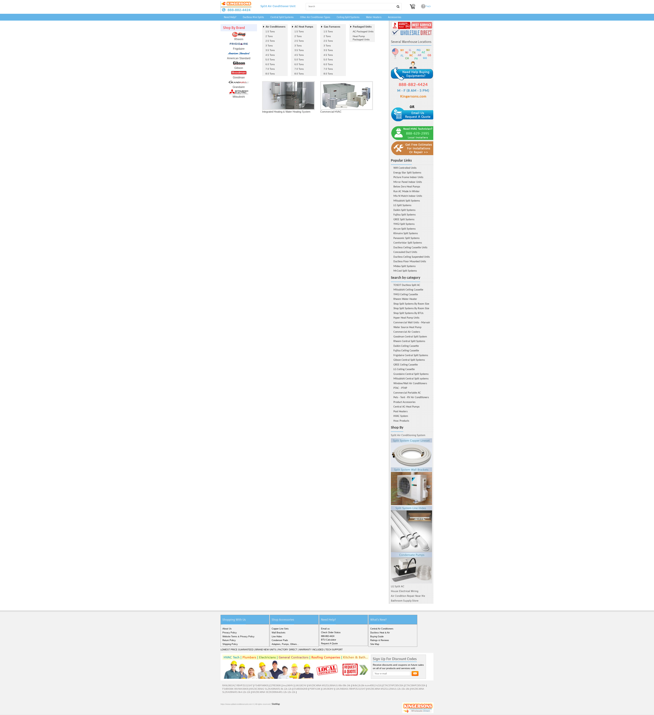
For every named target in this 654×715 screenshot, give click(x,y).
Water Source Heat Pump (407, 327)
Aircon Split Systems (404, 229)
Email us (325, 628)
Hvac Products (401, 421)
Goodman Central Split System (410, 336)
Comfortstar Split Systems (407, 243)
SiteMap (276, 704)
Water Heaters (374, 17)
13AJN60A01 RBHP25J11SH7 (350, 689)
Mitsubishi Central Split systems (411, 378)
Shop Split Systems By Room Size (411, 304)
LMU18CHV (301, 685)
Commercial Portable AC (407, 393)
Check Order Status (331, 632)
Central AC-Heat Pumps (406, 406)
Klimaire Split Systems (405, 233)
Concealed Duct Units (405, 252)
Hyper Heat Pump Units (406, 318)
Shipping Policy (230, 644)
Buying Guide (377, 636)
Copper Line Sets (280, 628)
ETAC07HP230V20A (393, 685)
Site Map (374, 644)
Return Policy (229, 640)
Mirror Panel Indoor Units (407, 182)
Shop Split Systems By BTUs (408, 313)
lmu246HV (288, 685)
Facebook (224, 711)
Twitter (229, 711)
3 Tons (269, 45)
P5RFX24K (315, 689)
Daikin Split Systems (404, 210)
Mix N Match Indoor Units (407, 196)
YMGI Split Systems (404, 224)
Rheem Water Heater (405, 299)
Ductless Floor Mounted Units (409, 261)
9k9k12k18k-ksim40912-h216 (366, 685)
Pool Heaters (400, 411)
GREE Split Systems (403, 219)
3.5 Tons (270, 50)
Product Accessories (404, 402)
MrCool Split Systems (405, 271)
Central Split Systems (282, 17)
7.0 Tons (270, 69)
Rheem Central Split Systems (409, 341)
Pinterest (240, 711)
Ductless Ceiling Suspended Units (411, 257)
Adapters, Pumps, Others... (285, 644)
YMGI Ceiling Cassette (405, 294)
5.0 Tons (270, 59)
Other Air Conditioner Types (315, 17)
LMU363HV (328, 689)
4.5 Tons (270, 55)
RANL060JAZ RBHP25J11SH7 (237, 685)
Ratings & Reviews (379, 640)
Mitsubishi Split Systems (406, 200)
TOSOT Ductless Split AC (406, 285)
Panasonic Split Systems (406, 238)
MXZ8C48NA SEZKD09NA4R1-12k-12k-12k (273, 692)
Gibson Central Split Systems (409, 360)
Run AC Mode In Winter (406, 191)
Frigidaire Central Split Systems (410, 355)
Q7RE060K (275, 685)
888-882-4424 (327, 636)
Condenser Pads (280, 640)
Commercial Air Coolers (406, 332)
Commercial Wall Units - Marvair (411, 322)
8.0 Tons (270, 73)
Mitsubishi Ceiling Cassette (408, 289)
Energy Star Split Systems (407, 172)
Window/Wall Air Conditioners (410, 383)
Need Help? (230, 17)
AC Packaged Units (363, 31)
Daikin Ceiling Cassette (406, 346)
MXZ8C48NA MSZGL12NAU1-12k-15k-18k (388, 689)
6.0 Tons (270, 64)
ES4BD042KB (301, 689)
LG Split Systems (402, 205)
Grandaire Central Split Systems (411, 374)
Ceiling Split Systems (348, 17)
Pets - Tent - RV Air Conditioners (411, 397)
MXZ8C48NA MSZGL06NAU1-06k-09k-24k (329, 685)
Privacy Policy (229, 632)
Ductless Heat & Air (380, 632)
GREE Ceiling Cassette (405, 364)
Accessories (394, 17)
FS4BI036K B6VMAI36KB (235, 689)
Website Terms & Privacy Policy (238, 636)
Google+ (235, 711)
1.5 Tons (270, 31)
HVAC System (400, 416)
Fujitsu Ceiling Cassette (406, 350)
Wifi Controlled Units (404, 168)
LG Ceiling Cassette (404, 369)
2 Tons (269, 36)
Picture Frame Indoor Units (408, 177)
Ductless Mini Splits (253, 17)
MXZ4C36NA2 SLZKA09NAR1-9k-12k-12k (271, 689)
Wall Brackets (278, 632)
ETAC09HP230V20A (415, 685)
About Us (227, 628)
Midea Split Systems (404, 266)
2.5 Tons (270, 40)
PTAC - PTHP (400, 388)
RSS (246, 711)
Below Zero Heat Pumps (406, 186)
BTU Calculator (328, 639)
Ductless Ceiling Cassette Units (410, 247)
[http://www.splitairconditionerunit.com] (411, 511)
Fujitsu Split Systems (404, 214)
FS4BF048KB (261, 685)
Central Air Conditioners (381, 628)
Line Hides (277, 636)
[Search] (398, 6)
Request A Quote (329, 643)
